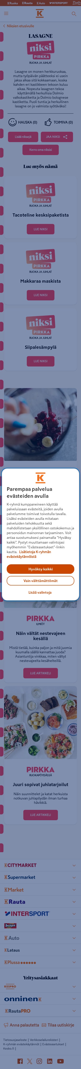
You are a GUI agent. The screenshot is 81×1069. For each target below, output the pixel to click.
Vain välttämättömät (41, 580)
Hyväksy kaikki (41, 569)
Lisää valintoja (40, 592)
